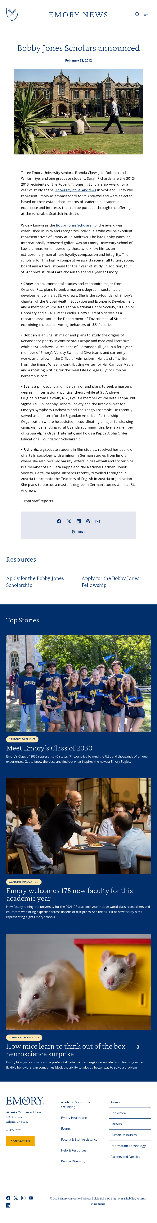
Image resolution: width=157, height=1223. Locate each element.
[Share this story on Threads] (88, 521)
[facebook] (8, 1198)
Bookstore (118, 1113)
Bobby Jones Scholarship (76, 225)
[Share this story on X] (69, 521)
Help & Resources (73, 1150)
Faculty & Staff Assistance (79, 1139)
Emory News (78, 14)
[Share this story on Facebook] (59, 521)
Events (66, 1128)
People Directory (73, 1161)
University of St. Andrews (75, 190)
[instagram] (23, 1198)
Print (81, 532)
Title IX (98, 1198)
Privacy (87, 1198)
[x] (16, 1198)
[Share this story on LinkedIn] (78, 521)
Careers (116, 1124)
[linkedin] (8, 1205)
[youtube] (31, 1198)
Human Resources (123, 1135)
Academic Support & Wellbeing (75, 1104)
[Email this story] (97, 521)
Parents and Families (125, 1157)
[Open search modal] (137, 14)
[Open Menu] (146, 14)
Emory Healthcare (74, 1118)
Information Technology (128, 1146)
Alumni (115, 1102)
